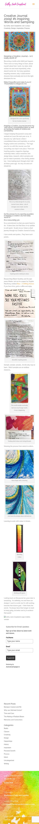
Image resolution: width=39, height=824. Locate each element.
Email (8, 646)
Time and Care (9, 713)
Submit (10, 658)
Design (13, 28)
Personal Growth (9, 751)
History (6, 744)
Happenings (8, 741)
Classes (6, 731)
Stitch (6, 757)
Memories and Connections (13, 720)
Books (6, 728)
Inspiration (20, 28)
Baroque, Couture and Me (12, 707)
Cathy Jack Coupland (13, 26)
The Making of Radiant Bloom (14, 716)
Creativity (7, 28)
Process (27, 28)
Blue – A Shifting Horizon (25, 284)
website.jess (10, 820)
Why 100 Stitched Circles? (13, 710)
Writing (6, 763)
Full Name (9, 637)
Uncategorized (9, 760)
